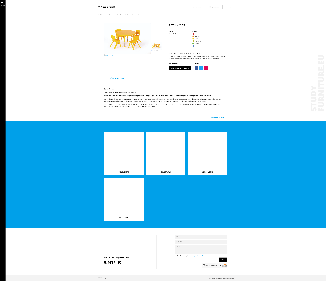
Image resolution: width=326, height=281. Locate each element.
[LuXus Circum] (127, 54)
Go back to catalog (217, 117)
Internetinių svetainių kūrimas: (217, 278)
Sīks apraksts (117, 78)
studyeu (107, 7)
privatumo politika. (199, 256)
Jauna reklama (230, 278)
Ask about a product (180, 68)
